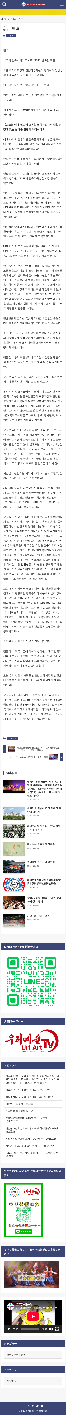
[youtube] (41, 1406)
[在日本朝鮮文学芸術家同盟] (33, 4)
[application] (33, 1316)
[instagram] (33, 1406)
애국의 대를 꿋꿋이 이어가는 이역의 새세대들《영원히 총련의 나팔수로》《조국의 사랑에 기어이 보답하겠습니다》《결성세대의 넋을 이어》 (32, 1079)
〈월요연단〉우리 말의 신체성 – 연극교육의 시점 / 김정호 (33, 1154)
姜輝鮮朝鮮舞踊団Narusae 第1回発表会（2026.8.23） (26, 1120)
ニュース (12, 36)
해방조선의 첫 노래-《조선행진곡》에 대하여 (30, 1096)
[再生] (9, 1329)
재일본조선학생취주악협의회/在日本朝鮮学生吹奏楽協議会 (32, 1130)
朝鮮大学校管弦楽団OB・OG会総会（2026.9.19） (32, 1138)
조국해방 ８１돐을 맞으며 (19, 1111)
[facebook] (24, 1406)
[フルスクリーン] (57, 1329)
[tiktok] (37, 1406)
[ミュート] (51, 1329)
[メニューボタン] (61, 4)
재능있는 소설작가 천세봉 (19, 1103)
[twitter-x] (28, 1406)
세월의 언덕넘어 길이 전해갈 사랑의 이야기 (29, 1089)
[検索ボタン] (4, 4)
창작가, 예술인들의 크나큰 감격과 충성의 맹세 (30, 1145)
